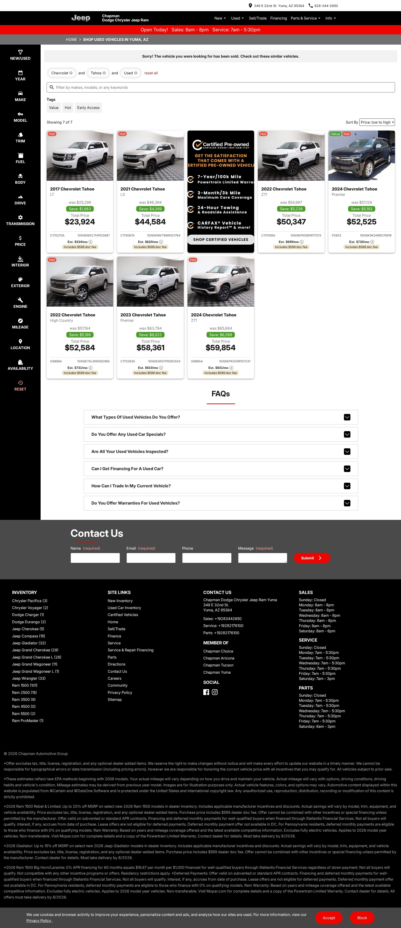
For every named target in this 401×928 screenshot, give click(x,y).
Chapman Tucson (218, 665)
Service (114, 643)
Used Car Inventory (124, 607)
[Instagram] (215, 692)
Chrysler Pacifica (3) (30, 600)
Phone (187, 548)
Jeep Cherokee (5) (28, 628)
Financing (278, 18)
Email (140, 548)
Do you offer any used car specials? (128, 434)
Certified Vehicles (123, 614)
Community (118, 685)
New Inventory (120, 600)
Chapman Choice (218, 651)
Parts (112, 657)
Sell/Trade (258, 18)
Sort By (352, 122)
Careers (114, 678)
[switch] (54, 107)
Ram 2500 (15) (24, 692)
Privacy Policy (120, 692)
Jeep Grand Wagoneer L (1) (35, 671)
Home (71, 39)
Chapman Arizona (218, 658)
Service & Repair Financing (131, 650)
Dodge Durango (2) (29, 622)
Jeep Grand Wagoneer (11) (35, 664)
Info (329, 18)
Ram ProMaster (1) (28, 720)
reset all (151, 73)
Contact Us (117, 671)
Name (85, 548)
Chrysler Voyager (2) (30, 607)
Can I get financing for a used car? (127, 468)
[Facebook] (206, 692)
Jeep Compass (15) (28, 636)
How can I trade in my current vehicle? (131, 485)
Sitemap (115, 699)
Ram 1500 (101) (25, 685)
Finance (114, 636)
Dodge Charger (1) (28, 614)
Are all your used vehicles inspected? (129, 451)
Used (235, 18)
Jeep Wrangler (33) (29, 678)
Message (255, 548)
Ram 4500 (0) (24, 706)
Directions (116, 664)
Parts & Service (304, 18)
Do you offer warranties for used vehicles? (135, 503)
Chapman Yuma (217, 672)
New (218, 18)
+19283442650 (228, 618)
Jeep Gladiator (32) (29, 643)
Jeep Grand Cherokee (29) (35, 650)
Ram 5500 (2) (24, 713)
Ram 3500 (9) (24, 699)
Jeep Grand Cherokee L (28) (36, 657)
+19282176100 (230, 625)
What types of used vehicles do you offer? (135, 417)
